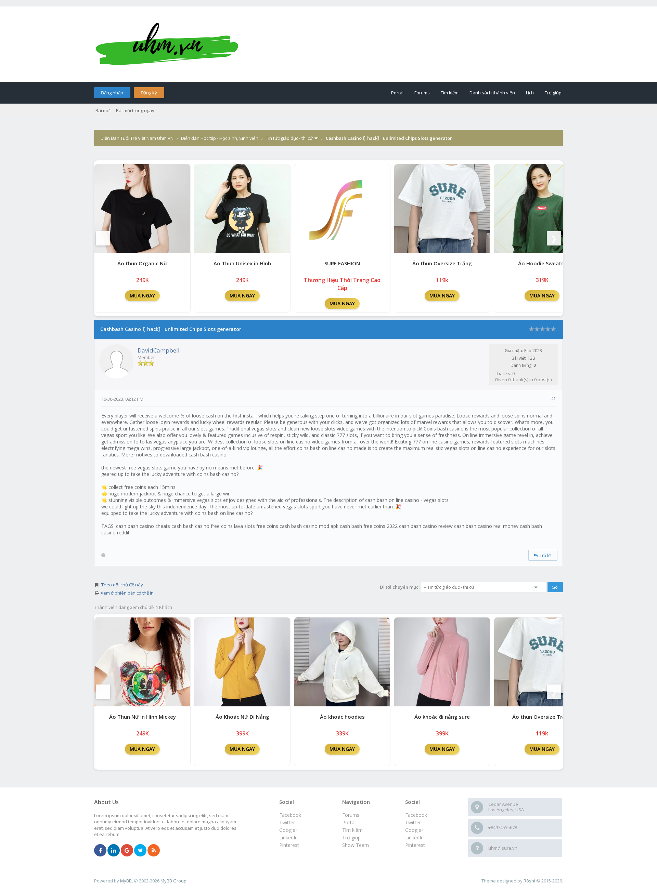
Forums (422, 93)
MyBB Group (173, 881)
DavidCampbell (159, 350)
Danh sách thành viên (492, 93)
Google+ (414, 830)
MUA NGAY (142, 295)
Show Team (355, 845)
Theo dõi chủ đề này (122, 585)
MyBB (126, 881)
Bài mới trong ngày (135, 110)
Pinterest (415, 845)
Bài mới (103, 110)
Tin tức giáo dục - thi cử (289, 138)
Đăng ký (149, 93)
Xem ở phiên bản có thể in (127, 593)
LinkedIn (414, 837)
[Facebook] (100, 851)
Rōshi (529, 881)
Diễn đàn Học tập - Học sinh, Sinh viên (219, 138)
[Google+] (127, 851)
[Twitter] (140, 851)
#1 (553, 398)
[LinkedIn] (113, 851)
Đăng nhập (112, 93)
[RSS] (153, 851)
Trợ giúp (553, 93)
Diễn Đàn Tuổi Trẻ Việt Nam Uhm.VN (137, 138)
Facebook (416, 815)
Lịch (530, 93)
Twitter (413, 822)
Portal (397, 93)
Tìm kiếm (450, 93)
